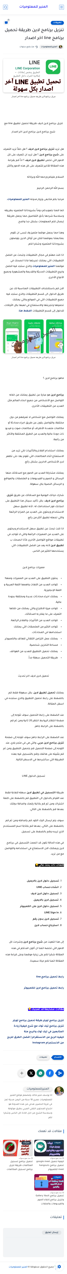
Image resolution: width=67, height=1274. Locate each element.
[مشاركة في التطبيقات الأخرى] (22, 1073)
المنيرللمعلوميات (49, 47)
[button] (50, 1073)
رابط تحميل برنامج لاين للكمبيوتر (44, 988)
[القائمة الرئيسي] (61, 7)
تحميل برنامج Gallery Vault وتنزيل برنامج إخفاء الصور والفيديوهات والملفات (50, 1200)
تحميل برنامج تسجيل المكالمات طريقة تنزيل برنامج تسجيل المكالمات (20, 1165)
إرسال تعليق (51, 1232)
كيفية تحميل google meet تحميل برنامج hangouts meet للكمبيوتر (50, 1165)
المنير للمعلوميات (33, 7)
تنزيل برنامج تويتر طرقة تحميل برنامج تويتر (38, 1020)
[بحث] (5, 7)
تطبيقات (57, 23)
